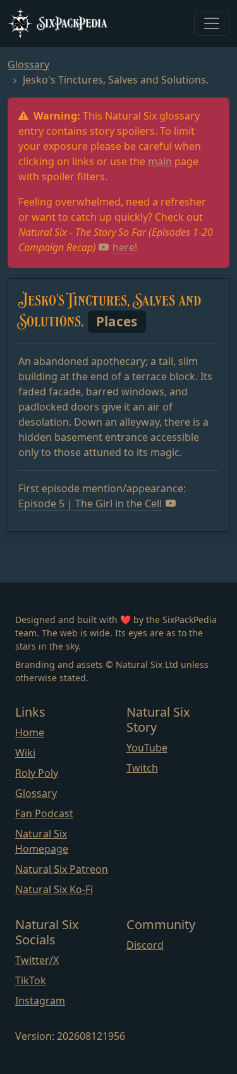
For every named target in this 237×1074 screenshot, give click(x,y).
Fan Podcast (44, 813)
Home (29, 732)
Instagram (40, 1001)
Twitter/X (37, 960)
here (123, 247)
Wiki (25, 753)
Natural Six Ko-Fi (54, 889)
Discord (145, 945)
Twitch (142, 768)
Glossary (28, 64)
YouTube (146, 748)
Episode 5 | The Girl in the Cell (90, 503)
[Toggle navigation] (211, 23)
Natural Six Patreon (61, 869)
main (160, 161)
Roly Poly (36, 773)
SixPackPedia (72, 22)
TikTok (30, 980)
